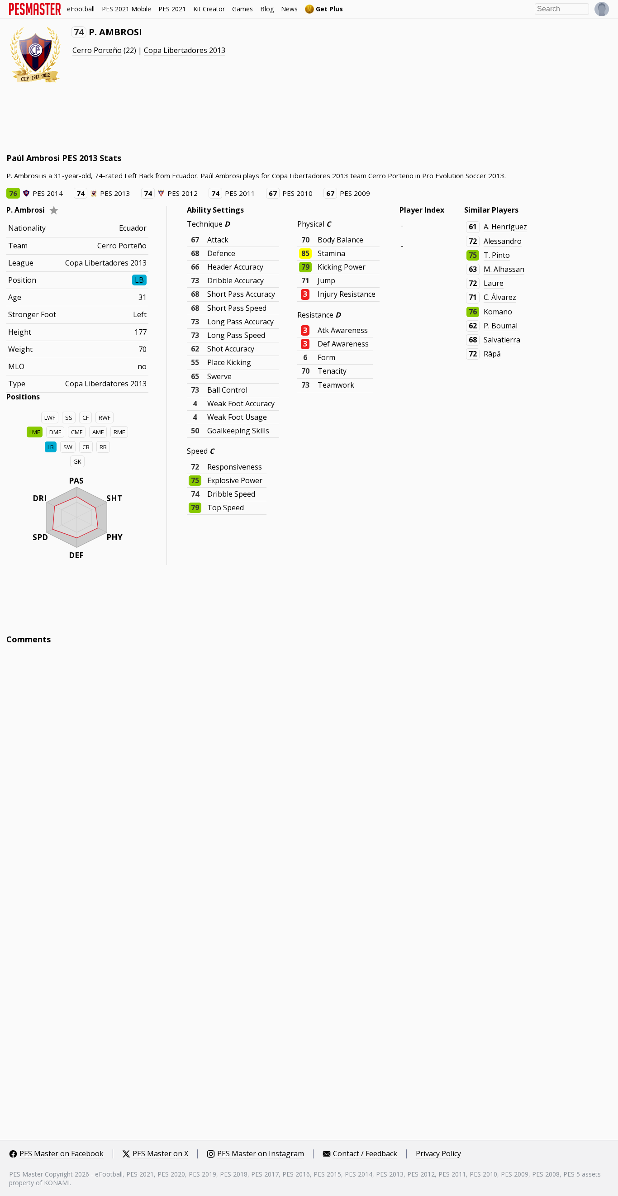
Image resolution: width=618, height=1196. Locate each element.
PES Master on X (160, 1153)
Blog (267, 9)
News (289, 9)
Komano (498, 312)
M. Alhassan (504, 269)
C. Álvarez (500, 297)
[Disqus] (309, 773)
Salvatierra (502, 340)
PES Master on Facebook (61, 1153)
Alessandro (503, 241)
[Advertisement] (171, 117)
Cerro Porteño (97, 50)
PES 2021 (172, 9)
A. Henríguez (505, 227)
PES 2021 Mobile (126, 9)
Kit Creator (209, 9)
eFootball (81, 9)
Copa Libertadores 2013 (184, 50)
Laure (494, 283)
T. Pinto (497, 255)
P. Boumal (501, 326)
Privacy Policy (438, 1153)
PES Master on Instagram (260, 1153)
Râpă (492, 354)
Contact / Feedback (365, 1153)
